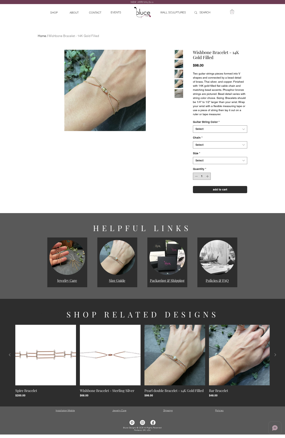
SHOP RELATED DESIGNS (142, 314)
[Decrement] (195, 176)
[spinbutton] (201, 176)
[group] (142, 361)
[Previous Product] (9, 354)
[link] (232, 11)
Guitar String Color (206, 121)
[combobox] (220, 129)
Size (196, 153)
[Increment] (207, 176)
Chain (197, 137)
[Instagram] (142, 422)
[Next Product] (275, 354)
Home (42, 36)
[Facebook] (152, 422)
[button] (67, 257)
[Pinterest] (132, 422)
